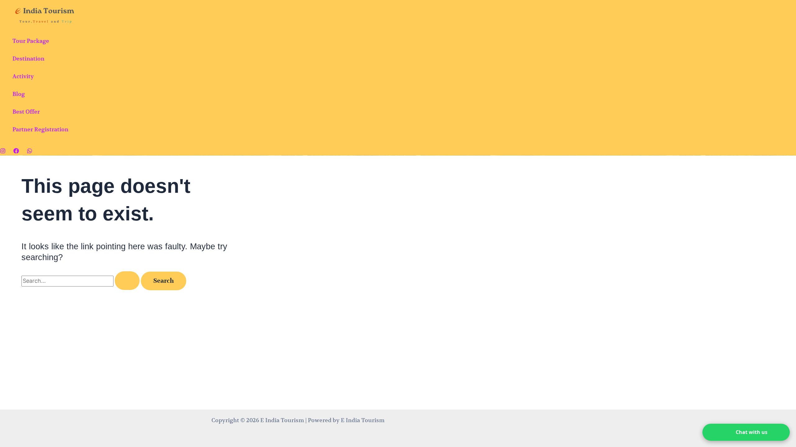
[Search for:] (81, 280)
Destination (28, 58)
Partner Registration (40, 129)
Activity (23, 76)
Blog (18, 93)
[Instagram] (3, 151)
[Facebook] (16, 151)
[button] (746, 432)
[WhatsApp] (29, 151)
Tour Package (30, 40)
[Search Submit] (127, 280)
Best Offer (26, 111)
